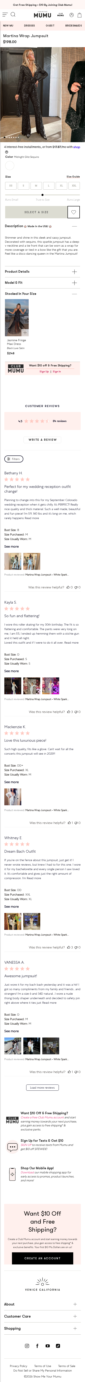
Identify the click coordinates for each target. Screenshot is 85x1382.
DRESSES (29, 25)
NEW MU (8, 25)
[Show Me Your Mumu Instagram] (27, 1346)
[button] (12, 561)
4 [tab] (11, 137)
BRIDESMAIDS (73, 25)
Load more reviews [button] (42, 1087)
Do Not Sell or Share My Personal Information (42, 1370)
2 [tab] (6, 137)
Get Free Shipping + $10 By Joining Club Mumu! (42, 4)
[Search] (13, 14)
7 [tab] (18, 137)
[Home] (42, 14)
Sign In (57, 371)
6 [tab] (16, 137)
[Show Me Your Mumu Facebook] (37, 1346)
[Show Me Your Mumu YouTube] (47, 1346)
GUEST (50, 25)
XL (61, 185)
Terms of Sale (66, 1366)
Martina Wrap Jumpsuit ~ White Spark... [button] (47, 574)
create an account (42, 1258)
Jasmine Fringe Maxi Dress (16, 342)
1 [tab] (4, 137)
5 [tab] (13, 137)
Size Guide (73, 176)
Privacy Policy (18, 1366)
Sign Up (44, 371)
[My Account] (71, 15)
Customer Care (17, 1316)
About (9, 1304)
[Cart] (79, 15)
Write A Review (43, 439)
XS (10, 185)
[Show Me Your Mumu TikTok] (58, 1346)
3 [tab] (9, 137)
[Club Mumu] (60, 15)
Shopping (12, 1328)
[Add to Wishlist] (73, 212)
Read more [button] (32, 518)
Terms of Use (42, 1366)
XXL (74, 185)
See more (11, 546)
